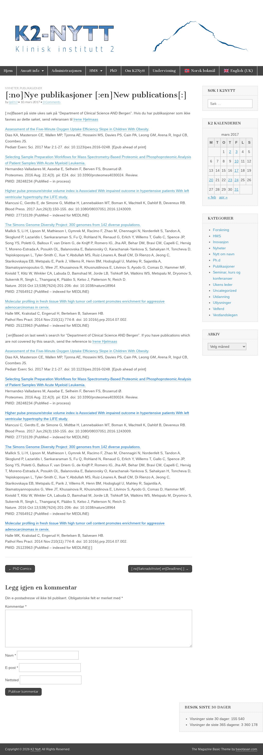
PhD (113, 71)
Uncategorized (225, 290)
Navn (10, 655)
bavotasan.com (246, 749)
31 (236, 189)
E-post (11, 668)
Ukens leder (222, 285)
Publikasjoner (31, 88)
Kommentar (15, 606)
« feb (212, 197)
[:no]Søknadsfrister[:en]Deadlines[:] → (160, 569)
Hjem (8, 71)
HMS (94, 71)
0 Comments (51, 102)
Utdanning (221, 297)
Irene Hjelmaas (85, 119)
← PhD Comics (20, 569)
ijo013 (13, 102)
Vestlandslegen (225, 315)
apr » (223, 197)
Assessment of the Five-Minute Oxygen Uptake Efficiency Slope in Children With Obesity (76, 129)
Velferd (218, 309)
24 (236, 180)
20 (211, 180)
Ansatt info (30, 71)
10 (236, 161)
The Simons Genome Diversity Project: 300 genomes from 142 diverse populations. (73, 225)
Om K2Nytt (135, 71)
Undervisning (164, 71)
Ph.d (216, 260)
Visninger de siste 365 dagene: (215, 725)
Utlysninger (222, 303)
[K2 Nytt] (131, 29)
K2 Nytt (36, 749)
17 (236, 170)
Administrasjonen (67, 71)
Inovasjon (221, 242)
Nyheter (12, 88)
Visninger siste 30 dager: (210, 719)
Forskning (221, 230)
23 (230, 180)
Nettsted (12, 680)
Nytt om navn (223, 254)
